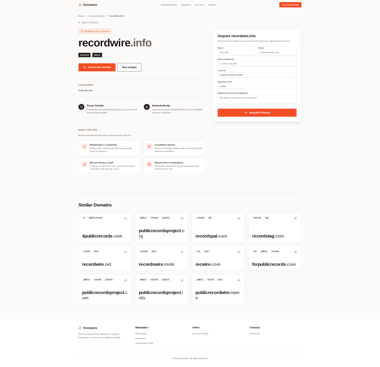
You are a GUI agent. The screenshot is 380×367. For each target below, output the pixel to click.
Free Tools (199, 5)
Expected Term (225, 82)
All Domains (141, 333)
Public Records (85, 90)
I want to (222, 70)
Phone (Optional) (226, 59)
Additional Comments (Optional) (233, 93)
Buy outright (129, 67)
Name (220, 48)
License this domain (99, 67)
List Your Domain (290, 5)
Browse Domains (169, 5)
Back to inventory (90, 22)
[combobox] (257, 75)
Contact (211, 5)
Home (81, 16)
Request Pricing (259, 112)
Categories (186, 5)
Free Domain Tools (144, 343)
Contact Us (254, 333)
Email (261, 48)
